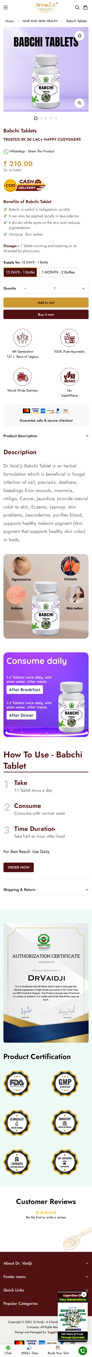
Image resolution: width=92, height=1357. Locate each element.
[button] (85, 7)
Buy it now (46, 314)
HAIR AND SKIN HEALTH (40, 21)
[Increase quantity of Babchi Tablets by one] (83, 288)
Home (9, 21)
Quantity (9, 288)
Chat (8, 1353)
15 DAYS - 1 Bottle (20, 272)
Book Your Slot (58, 1353)
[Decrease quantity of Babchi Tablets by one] (25, 288)
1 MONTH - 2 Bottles (58, 272)
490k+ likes (29, 1353)
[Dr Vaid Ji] (46, 7)
